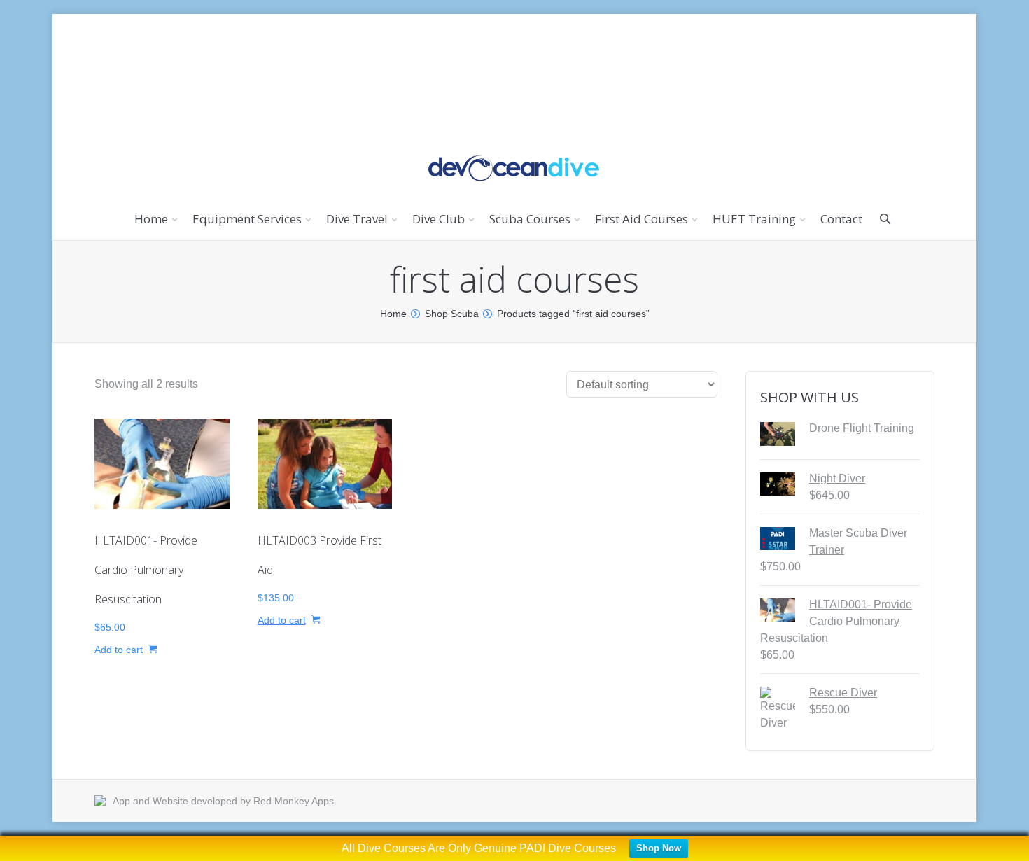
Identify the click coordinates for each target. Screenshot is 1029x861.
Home (393, 313)
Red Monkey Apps (293, 800)
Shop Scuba (452, 313)
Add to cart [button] (118, 649)
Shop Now (658, 848)
